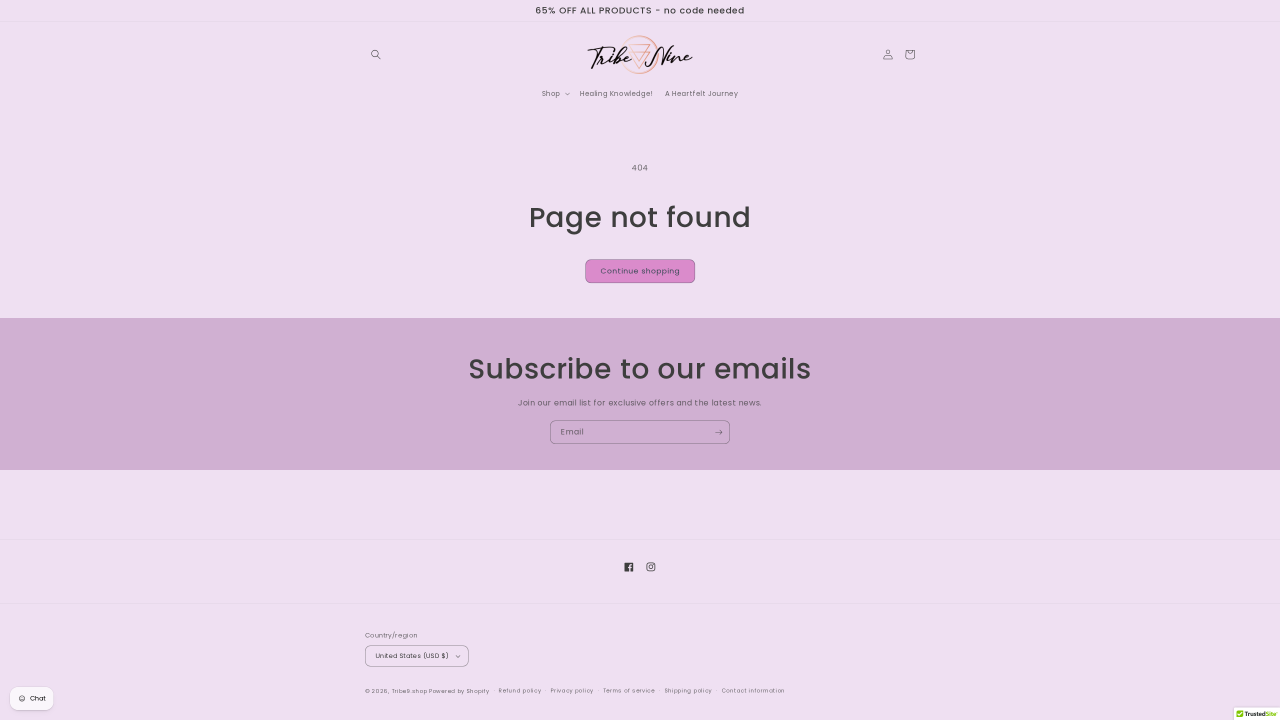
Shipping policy (688, 690)
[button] (376, 55)
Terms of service (629, 690)
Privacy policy (572, 690)
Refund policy (519, 690)
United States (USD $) (412, 655)
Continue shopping (640, 271)
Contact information (753, 690)
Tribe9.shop (410, 691)
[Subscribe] (719, 432)
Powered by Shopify (459, 691)
